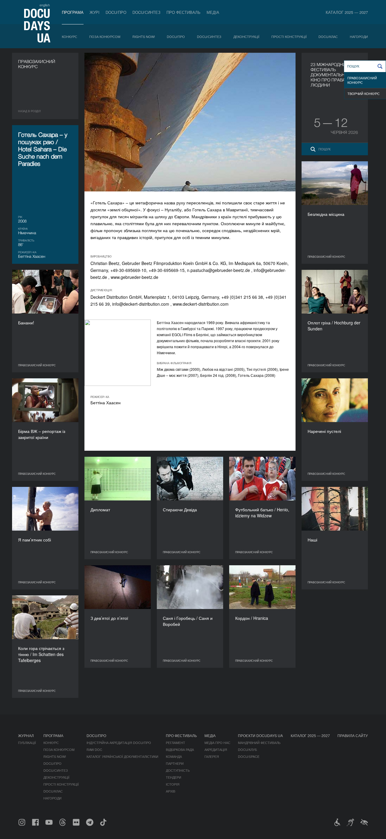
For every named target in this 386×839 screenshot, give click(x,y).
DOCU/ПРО (116, 12)
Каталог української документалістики (122, 756)
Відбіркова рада (180, 749)
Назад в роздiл (29, 111)
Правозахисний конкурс (362, 80)
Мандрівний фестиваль (259, 742)
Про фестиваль (183, 12)
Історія (172, 784)
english (45, 4)
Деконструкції (246, 36)
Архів (170, 791)
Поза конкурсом (104, 36)
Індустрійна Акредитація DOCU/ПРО (119, 742)
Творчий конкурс (363, 93)
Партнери (175, 763)
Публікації (27, 742)
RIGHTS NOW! (143, 36)
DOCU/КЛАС (328, 36)
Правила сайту (352, 735)
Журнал (26, 735)
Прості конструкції (289, 36)
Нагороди (359, 36)
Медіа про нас (217, 742)
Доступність (178, 770)
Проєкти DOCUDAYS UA (260, 735)
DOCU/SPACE (248, 756)
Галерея (211, 756)
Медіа (213, 12)
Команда (174, 756)
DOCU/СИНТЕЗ (146, 12)
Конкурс (69, 36)
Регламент (175, 742)
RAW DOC (94, 749)
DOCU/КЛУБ (247, 749)
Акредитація (215, 749)
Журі (95, 12)
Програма (73, 12)
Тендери (173, 777)
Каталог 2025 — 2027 (347, 12)
